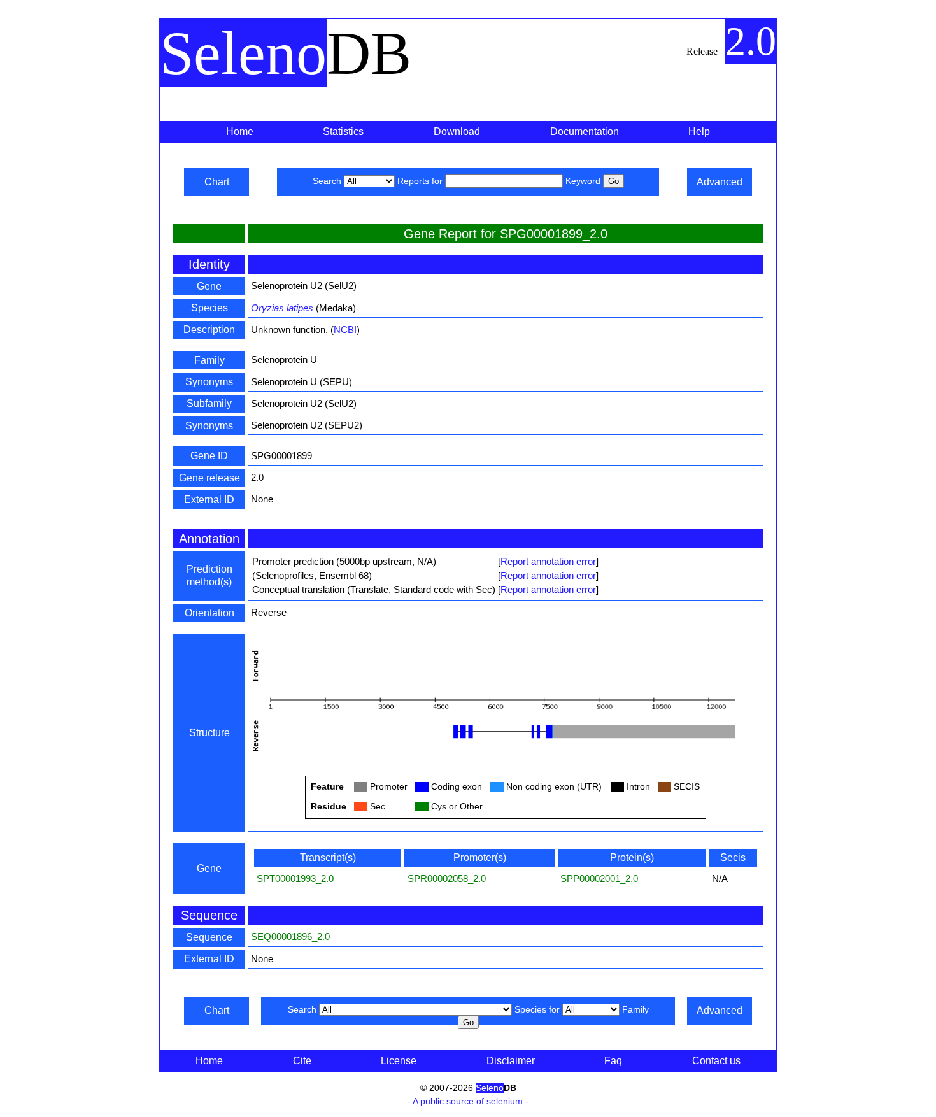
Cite (302, 1060)
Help (699, 131)
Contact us (716, 1060)
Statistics (343, 131)
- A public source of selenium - (468, 1101)
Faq (613, 1060)
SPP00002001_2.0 (599, 878)
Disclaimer (510, 1060)
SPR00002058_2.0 (447, 878)
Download (457, 131)
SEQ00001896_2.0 (290, 936)
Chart (216, 181)
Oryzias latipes (282, 307)
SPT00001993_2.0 (295, 878)
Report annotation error (548, 561)
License (398, 1060)
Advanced (719, 181)
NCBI (345, 329)
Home (239, 131)
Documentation (584, 131)
